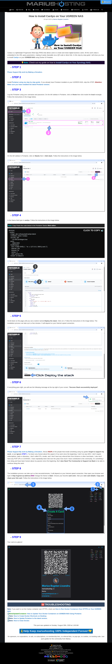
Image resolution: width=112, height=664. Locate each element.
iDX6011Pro (76, 9)
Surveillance (47, 9)
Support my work (56, 645)
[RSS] (53, 656)
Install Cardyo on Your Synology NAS (73, 62)
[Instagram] (67, 656)
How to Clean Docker (21, 621)
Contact (37, 9)
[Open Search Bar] (102, 10)
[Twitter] (51, 656)
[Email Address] (59, 656)
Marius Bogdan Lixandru (56, 646)
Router (56, 9)
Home (12, 9)
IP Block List (95, 9)
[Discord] (45, 656)
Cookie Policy (49, 654)
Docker (86, 9)
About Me (20, 9)
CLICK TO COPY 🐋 (93, 230)
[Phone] (56, 656)
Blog (29, 9)
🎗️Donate (106, 2)
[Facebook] (48, 656)
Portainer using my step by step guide (26, 82)
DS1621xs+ (66, 9)
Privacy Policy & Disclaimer (59, 654)
